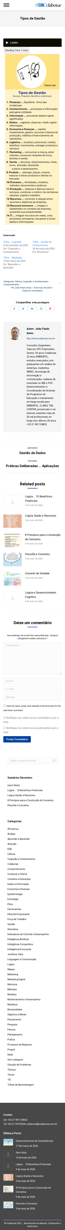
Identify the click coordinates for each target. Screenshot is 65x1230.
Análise (11, 834)
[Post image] (12, 502)
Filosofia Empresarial (18, 914)
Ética (10, 904)
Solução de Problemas (19, 1064)
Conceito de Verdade (37, 573)
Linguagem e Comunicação (22, 959)
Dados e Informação (18, 884)
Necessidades (15, 1009)
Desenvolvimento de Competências (34, 1141)
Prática (11, 1039)
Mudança (12, 1004)
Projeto (11, 1049)
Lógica (11, 964)
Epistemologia (15, 894)
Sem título (21, 1152)
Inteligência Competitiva (20, 944)
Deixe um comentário (32, 290)
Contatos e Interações (19, 879)
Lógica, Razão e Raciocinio (40, 515)
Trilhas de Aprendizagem (21, 1084)
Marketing (13, 974)
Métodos (12, 989)
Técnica (12, 1069)
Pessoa (11, 1029)
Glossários (13, 929)
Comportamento (11, 284)
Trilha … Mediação (12, 257)
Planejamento (15, 1034)
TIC (9, 1079)
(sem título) (14, 785)
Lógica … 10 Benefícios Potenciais (38, 498)
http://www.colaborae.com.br (41, 338)
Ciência (18, 281)
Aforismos (13, 829)
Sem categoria (15, 1059)
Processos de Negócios (20, 1044)
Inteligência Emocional (19, 949)
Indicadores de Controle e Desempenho (28, 934)
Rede (10, 1054)
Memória (12, 984)
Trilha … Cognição (12, 242)
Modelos (12, 994)
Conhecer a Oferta (17, 874)
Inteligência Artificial (18, 939)
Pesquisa (12, 1024)
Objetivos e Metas (17, 1014)
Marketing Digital (16, 979)
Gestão (11, 924)
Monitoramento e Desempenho (24, 999)
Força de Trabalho (17, 919)
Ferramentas (14, 909)
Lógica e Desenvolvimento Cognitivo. (40, 595)
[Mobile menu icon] (6, 5)
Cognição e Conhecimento (35, 281)
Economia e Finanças (19, 889)
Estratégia (13, 899)
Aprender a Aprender (19, 839)
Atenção (12, 844)
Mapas (11, 969)
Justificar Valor (15, 954)
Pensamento (14, 1019)
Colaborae (13, 864)
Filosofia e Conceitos (37, 554)
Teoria (11, 1074)
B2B (10, 849)
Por (21, 287)
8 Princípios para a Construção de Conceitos (42, 537)
